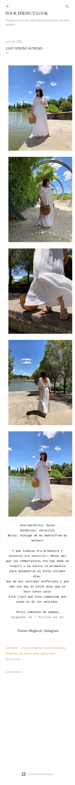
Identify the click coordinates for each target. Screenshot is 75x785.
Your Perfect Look (27, 13)
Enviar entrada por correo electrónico (43, 648)
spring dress (47, 653)
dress (36, 653)
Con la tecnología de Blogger (40, 774)
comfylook (24, 653)
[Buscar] (67, 5)
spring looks (13, 659)
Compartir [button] (12, 648)
